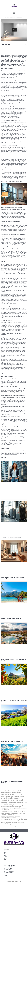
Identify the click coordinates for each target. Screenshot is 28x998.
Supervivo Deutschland (9, 865)
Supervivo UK (7, 874)
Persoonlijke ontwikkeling (8, 814)
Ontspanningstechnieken (8, 813)
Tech (5, 859)
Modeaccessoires (4, 811)
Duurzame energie (17, 794)
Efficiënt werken (16, 796)
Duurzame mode (9, 796)
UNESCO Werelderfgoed (19, 822)
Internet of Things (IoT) (15, 806)
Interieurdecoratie (20, 802)
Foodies (5, 858)
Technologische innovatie (5, 820)
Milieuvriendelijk (24, 808)
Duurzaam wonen (7, 794)
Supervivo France (8, 868)
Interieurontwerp (19, 805)
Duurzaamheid (16, 793)
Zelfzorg (8, 824)
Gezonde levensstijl (8, 800)
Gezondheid (11, 802)
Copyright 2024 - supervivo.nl (14, 881)
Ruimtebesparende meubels (6, 816)
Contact (5, 877)
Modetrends (9, 811)
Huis (5, 826)
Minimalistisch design (21, 809)
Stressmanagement (7, 819)
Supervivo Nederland (9, 871)
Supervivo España (8, 866)
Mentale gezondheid (15, 808)
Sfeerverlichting (16, 816)
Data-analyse (12, 791)
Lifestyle (6, 853)
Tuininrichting (11, 822)
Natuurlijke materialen (19, 811)
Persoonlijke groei (20, 813)
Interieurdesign (8, 805)
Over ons (6, 875)
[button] (14, 13)
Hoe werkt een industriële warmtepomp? (11, 537)
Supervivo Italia (7, 869)
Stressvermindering (20, 819)
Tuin (5, 852)
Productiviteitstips (18, 814)
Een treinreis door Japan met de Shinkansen (12, 741)
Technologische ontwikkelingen (16, 820)
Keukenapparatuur (4, 808)
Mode (5, 855)
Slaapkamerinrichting (5, 817)
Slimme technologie (12, 817)
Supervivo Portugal (8, 872)
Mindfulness (5, 810)
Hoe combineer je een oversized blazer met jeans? (13, 498)
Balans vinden (4, 791)
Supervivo (6, 849)
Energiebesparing (13, 798)
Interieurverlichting (5, 806)
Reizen (5, 856)
